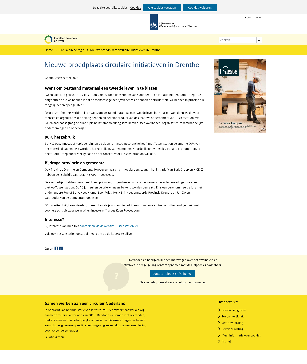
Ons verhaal (57, 337)
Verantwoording (232, 323)
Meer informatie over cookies (241, 335)
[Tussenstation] (240, 96)
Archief (226, 342)
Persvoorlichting (232, 329)
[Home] (63, 44)
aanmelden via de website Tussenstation (109, 226)
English (248, 17)
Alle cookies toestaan (162, 7)
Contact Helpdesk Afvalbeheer (173, 274)
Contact (257, 17)
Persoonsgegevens (234, 310)
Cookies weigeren (200, 7)
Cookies (135, 7)
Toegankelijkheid (233, 316)
